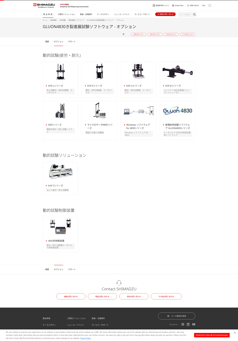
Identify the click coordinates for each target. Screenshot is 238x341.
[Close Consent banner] (234, 332)
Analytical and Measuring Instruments (74, 7)
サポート (72, 41)
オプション (58, 41)
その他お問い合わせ (166, 296)
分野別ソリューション (76, 318)
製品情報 (46, 318)
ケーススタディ (49, 325)
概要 (47, 41)
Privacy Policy (85, 338)
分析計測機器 (64, 4)
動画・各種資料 (98, 318)
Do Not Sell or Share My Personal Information (212, 335)
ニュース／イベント (75, 325)
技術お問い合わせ (134, 296)
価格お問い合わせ (71, 296)
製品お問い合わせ (102, 296)
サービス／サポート (100, 325)
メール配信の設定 (178, 316)
